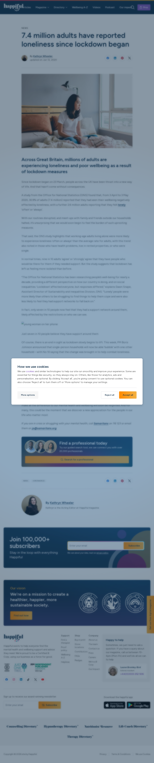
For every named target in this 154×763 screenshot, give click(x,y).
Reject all (109, 395)
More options (28, 395)
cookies (30, 371)
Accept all (128, 395)
